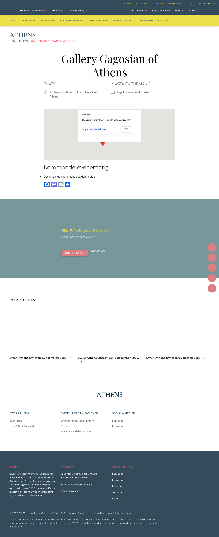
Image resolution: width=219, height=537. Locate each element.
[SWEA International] (109, 9)
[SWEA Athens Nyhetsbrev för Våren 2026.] (41, 330)
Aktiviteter (204, 3)
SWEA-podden (174, 3)
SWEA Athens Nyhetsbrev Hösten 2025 (173, 357)
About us (146, 3)
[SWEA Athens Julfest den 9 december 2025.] (109, 330)
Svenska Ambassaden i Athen (77, 420)
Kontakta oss (74, 253)
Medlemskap (77, 10)
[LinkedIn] (212, 267)
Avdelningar (58, 10)
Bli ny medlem (130, 3)
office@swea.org (70, 491)
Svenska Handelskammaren (76, 431)
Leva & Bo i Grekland (71, 20)
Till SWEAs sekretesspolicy (76, 484)
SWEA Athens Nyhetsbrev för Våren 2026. (38, 357)
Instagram (118, 426)
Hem (14, 20)
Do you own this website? (94, 129)
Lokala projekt (98, 20)
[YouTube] (212, 278)
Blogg (160, 3)
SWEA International (31, 10)
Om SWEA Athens (122, 20)
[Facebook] (212, 247)
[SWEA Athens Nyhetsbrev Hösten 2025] (178, 330)
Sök (214, 3)
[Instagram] (212, 257)
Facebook (117, 420)
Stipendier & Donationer (166, 10)
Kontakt (193, 10)
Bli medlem (16, 420)
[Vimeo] (212, 288)
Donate (190, 3)
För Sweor (138, 10)
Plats (23, 41)
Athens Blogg (145, 20)
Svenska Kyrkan (69, 426)
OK (126, 129)
